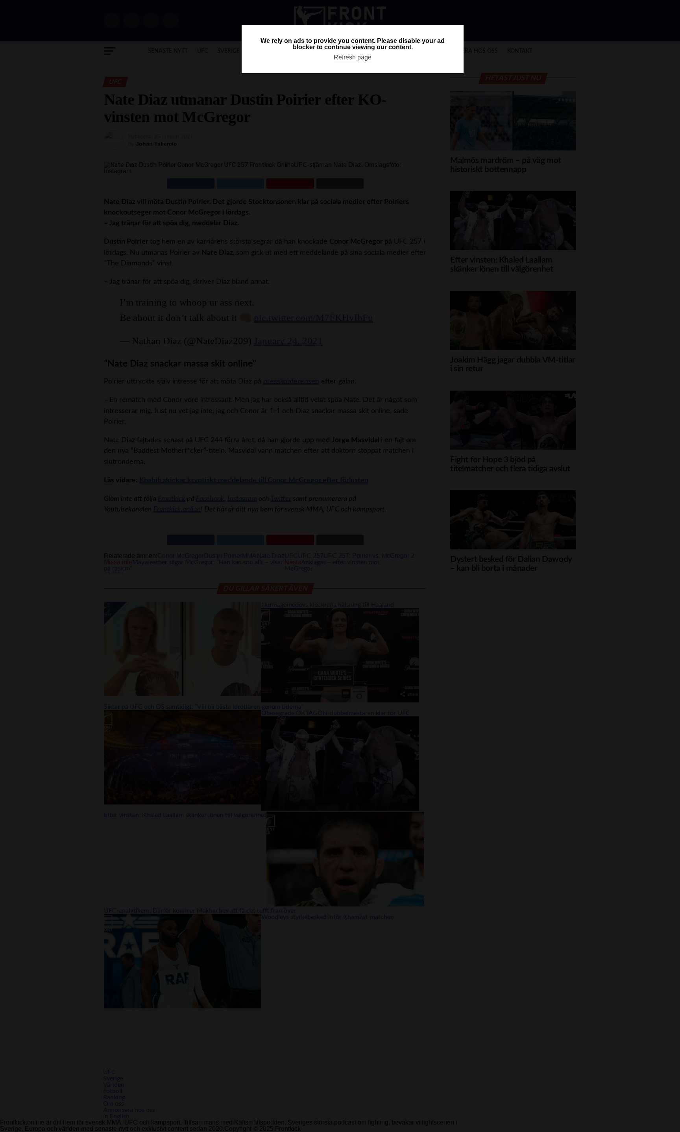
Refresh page (352, 57)
